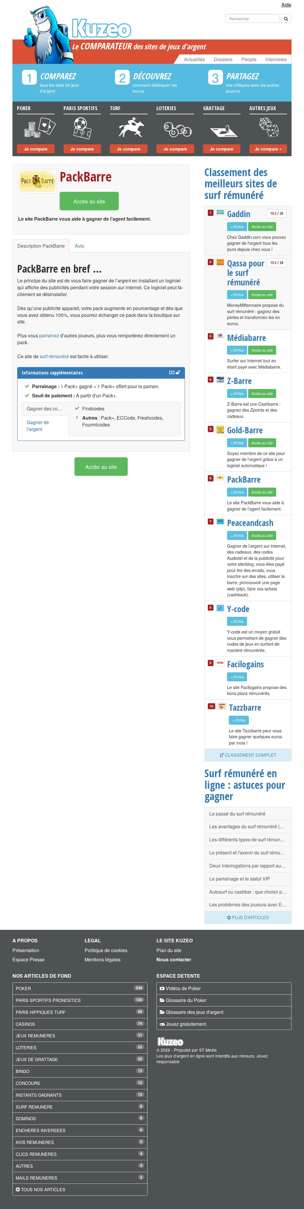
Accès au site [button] (89, 201)
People (248, 59)
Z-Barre (239, 380)
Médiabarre (246, 337)
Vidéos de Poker (183, 988)
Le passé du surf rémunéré (237, 813)
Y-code (238, 609)
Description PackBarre (41, 245)
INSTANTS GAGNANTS (39, 1095)
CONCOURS (28, 1083)
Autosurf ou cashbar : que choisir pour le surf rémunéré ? (250, 891)
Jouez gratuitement (186, 1023)
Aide (286, 4)
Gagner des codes (46, 408)
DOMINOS (26, 1118)
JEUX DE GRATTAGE (37, 1059)
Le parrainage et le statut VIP (239, 878)
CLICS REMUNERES (36, 1154)
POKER (23, 988)
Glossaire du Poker (186, 1000)
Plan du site (168, 950)
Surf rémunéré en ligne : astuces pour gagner (245, 784)
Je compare (36, 149)
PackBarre (86, 176)
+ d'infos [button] (237, 226)
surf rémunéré (54, 356)
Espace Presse (28, 959)
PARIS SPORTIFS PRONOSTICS (48, 1000)
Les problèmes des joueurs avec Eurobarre (250, 904)
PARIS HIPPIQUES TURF (41, 1012)
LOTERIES (26, 1047)
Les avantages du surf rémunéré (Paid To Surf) (250, 826)
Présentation (25, 950)
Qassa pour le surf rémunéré (245, 272)
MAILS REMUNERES (36, 1178)
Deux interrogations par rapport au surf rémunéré (250, 865)
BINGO (22, 1071)
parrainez (49, 335)
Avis (79, 245)
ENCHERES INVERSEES (41, 1130)
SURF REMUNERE (34, 1107)
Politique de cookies (106, 950)
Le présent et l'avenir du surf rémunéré (249, 852)
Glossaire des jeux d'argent (194, 1012)
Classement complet (250, 755)
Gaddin (238, 214)
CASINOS (25, 1024)
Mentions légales (103, 959)
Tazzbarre (245, 707)
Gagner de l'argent (38, 425)
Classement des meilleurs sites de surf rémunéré (241, 183)
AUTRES (24, 1166)
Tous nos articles (43, 1189)
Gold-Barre (245, 430)
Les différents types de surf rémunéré (248, 839)
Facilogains (245, 664)
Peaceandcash (246, 522)
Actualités (194, 59)
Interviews (276, 59)
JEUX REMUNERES (35, 1035)
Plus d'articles (250, 917)
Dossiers (223, 59)
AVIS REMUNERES (35, 1142)
